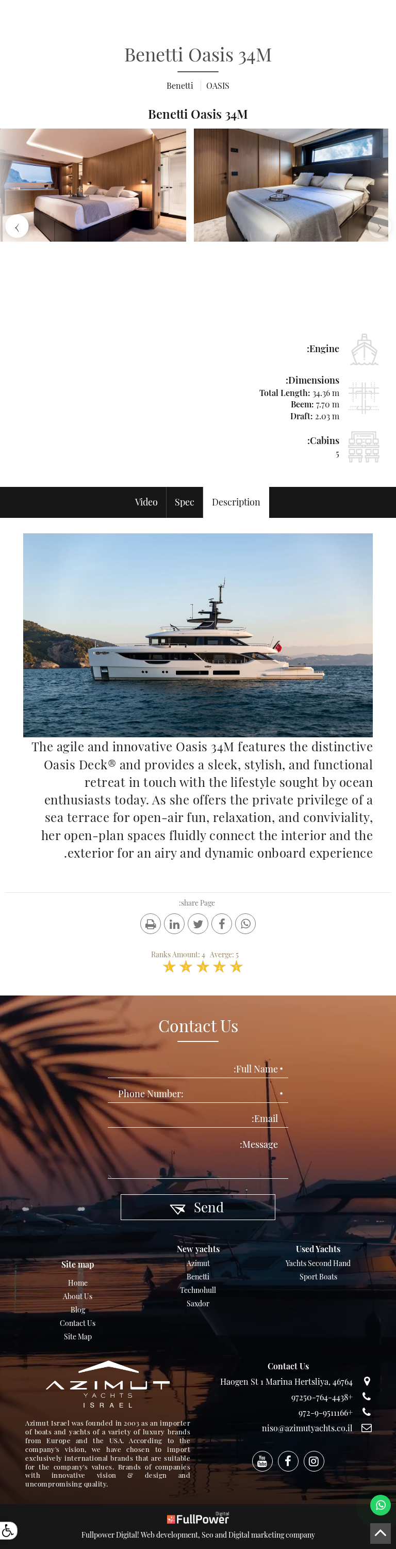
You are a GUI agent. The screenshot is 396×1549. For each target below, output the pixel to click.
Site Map (78, 1336)
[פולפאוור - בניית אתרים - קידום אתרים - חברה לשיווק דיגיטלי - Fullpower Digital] (198, 1517)
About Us (77, 1296)
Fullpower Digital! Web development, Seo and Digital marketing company (198, 1535)
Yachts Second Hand (318, 1263)
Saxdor (198, 1303)
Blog (78, 1310)
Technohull (198, 1290)
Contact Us (77, 1323)
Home (78, 1283)
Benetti (198, 1277)
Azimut (198, 1263)
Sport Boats (318, 1277)
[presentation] (379, 226)
